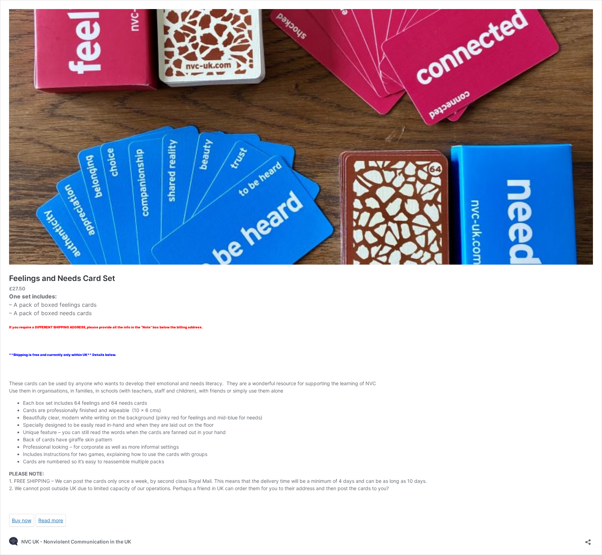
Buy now (21, 520)
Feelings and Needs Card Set (62, 278)
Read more (50, 520)
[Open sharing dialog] (588, 539)
